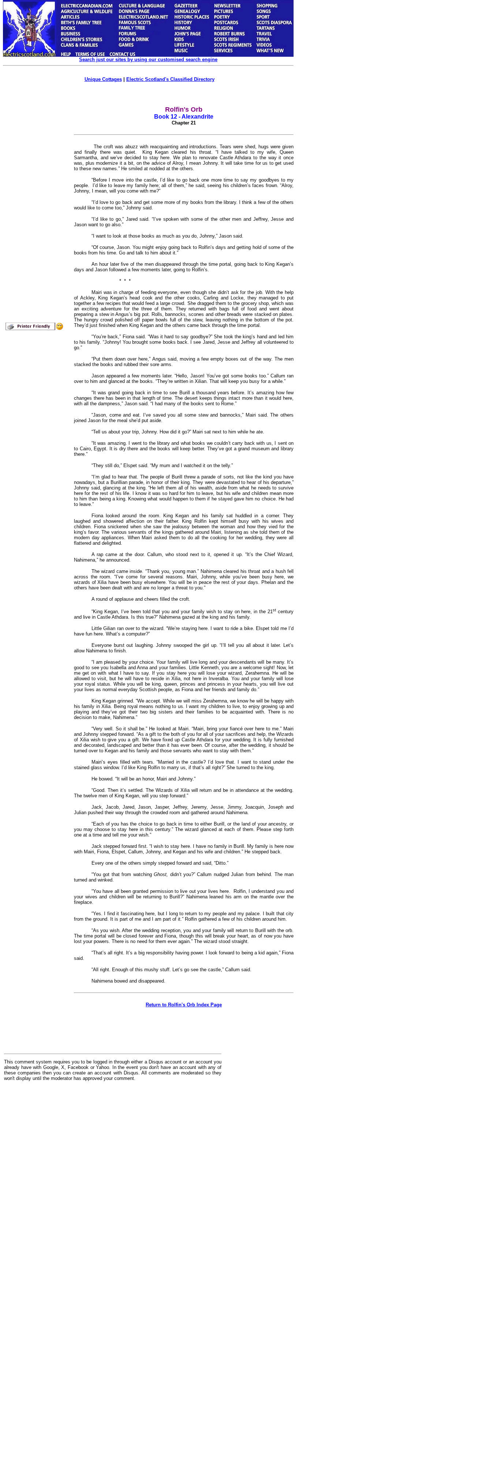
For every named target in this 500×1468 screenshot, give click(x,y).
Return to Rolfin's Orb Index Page (184, 1004)
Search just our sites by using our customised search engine (148, 59)
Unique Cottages (103, 79)
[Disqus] (112, 1177)
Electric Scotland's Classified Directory (170, 79)
